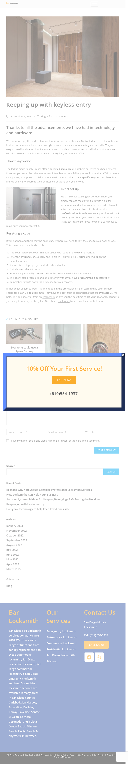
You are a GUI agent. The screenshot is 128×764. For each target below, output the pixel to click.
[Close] (123, 354)
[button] (64, 380)
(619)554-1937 (64, 393)
